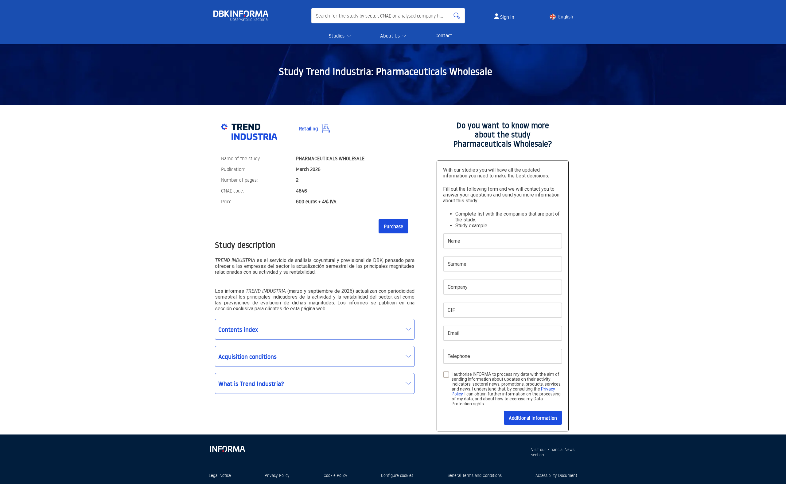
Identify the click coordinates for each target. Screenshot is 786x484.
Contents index (238, 329)
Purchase (393, 226)
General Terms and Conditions (474, 475)
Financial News (560, 449)
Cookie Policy (335, 475)
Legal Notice (220, 475)
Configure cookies (397, 475)
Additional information (533, 418)
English (565, 17)
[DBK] (243, 16)
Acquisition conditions (247, 356)
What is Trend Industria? (251, 383)
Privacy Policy (277, 475)
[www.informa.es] (227, 447)
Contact (443, 35)
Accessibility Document (556, 475)
